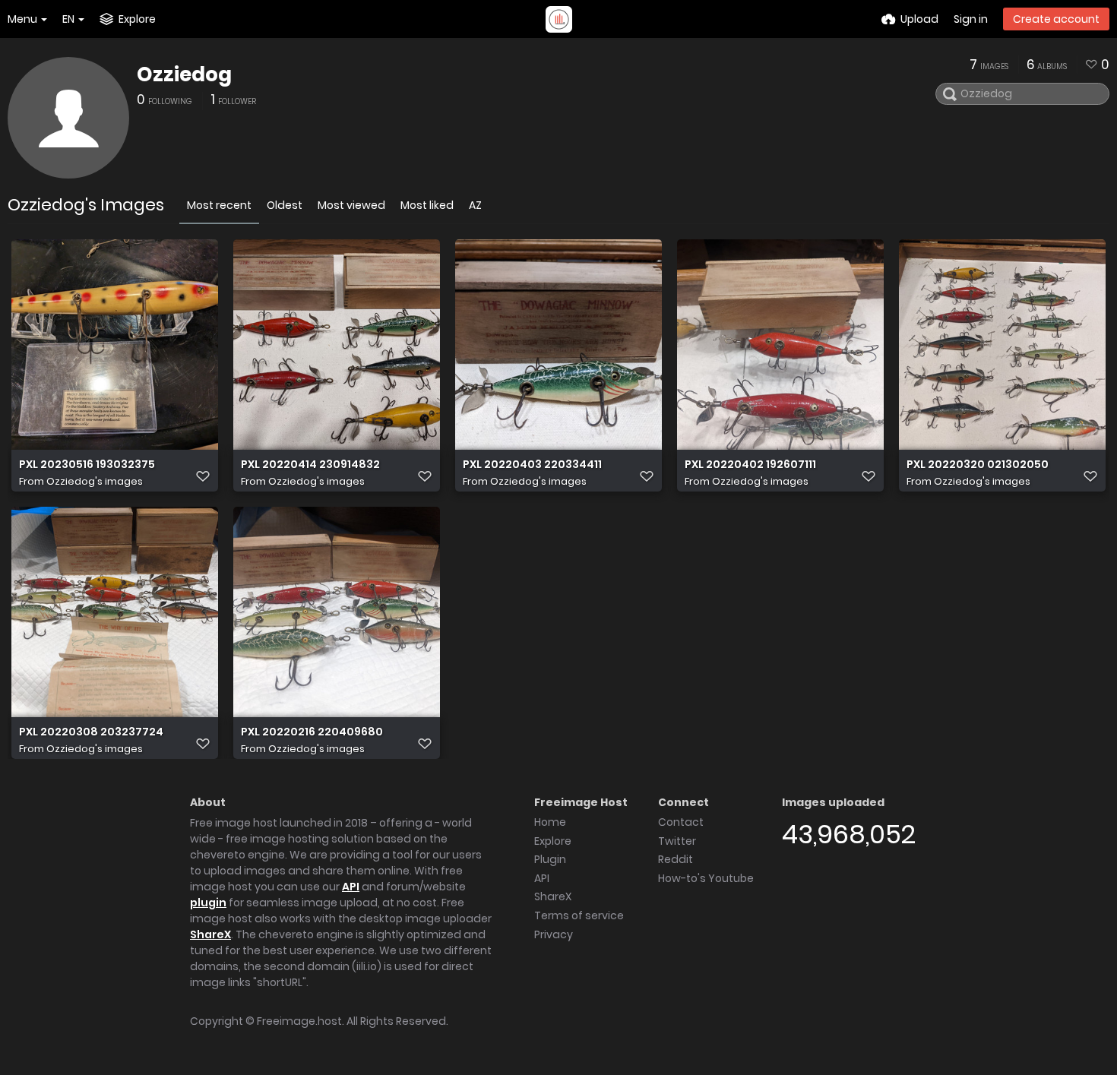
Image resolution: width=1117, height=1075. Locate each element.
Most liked (427, 205)
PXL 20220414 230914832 (310, 464)
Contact (681, 822)
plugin (208, 902)
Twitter (677, 841)
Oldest (284, 205)
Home (550, 822)
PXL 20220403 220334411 (532, 464)
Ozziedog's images (94, 481)
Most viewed (351, 205)
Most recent (219, 205)
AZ (475, 205)
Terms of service (579, 915)
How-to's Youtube (706, 878)
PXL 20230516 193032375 (87, 464)
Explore (552, 841)
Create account (1056, 19)
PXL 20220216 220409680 (312, 732)
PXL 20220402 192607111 (750, 464)
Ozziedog (184, 74)
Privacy (553, 934)
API (350, 886)
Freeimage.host (299, 1021)
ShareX (210, 934)
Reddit (675, 859)
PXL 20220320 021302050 (978, 464)
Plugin (550, 859)
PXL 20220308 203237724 (91, 732)
